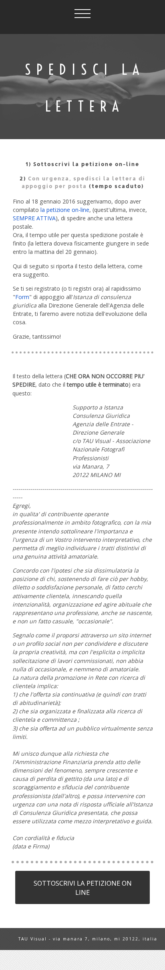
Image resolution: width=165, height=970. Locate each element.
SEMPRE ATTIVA (34, 218)
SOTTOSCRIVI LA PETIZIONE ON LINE (83, 887)
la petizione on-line (64, 210)
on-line (127, 164)
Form (22, 297)
